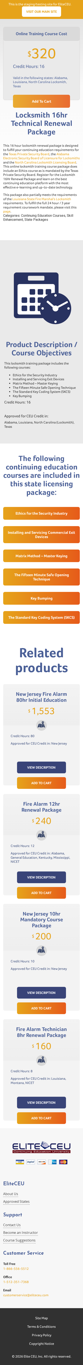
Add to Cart (41, 783)
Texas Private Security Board (29, 154)
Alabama (60, 78)
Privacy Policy (41, 1335)
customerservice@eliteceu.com (26, 1295)
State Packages (36, 220)
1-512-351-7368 (16, 1282)
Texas (17, 86)
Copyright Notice (41, 1344)
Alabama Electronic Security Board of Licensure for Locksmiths (41, 156)
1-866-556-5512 (16, 1269)
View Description (41, 767)
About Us (10, 1193)
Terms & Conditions (41, 1327)
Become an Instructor (20, 1232)
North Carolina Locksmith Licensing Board (45, 162)
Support (12, 1215)
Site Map (41, 1318)
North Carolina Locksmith (47, 82)
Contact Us (12, 1225)
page (6, 211)
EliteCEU (13, 1184)
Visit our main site (41, 12)
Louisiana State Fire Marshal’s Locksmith (41, 199)
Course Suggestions (19, 1240)
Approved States (16, 1201)
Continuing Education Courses (43, 216)
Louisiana (20, 82)
